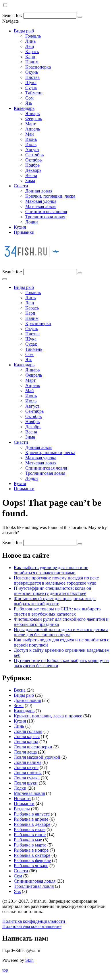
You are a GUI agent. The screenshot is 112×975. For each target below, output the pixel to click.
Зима (30, 180)
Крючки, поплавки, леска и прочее (48, 715)
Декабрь (33, 170)
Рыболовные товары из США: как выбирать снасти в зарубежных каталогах (57, 611)
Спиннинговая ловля (46, 211)
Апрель (32, 129)
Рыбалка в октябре (32, 855)
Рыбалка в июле (29, 829)
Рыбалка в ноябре (31, 850)
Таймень (33, 92)
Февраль (33, 118)
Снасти (21, 185)
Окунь (31, 72)
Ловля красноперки (33, 746)
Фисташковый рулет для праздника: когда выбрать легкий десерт (55, 601)
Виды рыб (24, 30)
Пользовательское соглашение (31, 926)
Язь (28, 103)
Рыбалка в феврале (32, 860)
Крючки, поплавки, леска (50, 196)
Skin (29, 960)
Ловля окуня (26, 767)
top (5, 970)
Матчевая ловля (40, 206)
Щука (30, 82)
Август (32, 149)
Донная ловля (38, 190)
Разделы (22, 808)
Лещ (29, 46)
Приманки (24, 232)
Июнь (31, 139)
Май (29, 134)
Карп (30, 56)
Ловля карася (27, 736)
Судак (31, 87)
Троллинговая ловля (45, 216)
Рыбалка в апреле (31, 819)
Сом (29, 98)
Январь (32, 113)
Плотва (32, 77)
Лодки (31, 221)
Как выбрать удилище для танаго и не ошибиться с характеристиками (51, 570)
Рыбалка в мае (28, 839)
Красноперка (38, 67)
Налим (31, 61)
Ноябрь (32, 165)
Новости (22, 798)
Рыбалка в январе (31, 865)
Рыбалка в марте (30, 844)
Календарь (24, 108)
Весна (31, 175)
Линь (30, 41)
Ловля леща (25, 752)
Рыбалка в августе (32, 813)
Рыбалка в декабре (32, 824)
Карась (32, 51)
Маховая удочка (40, 201)
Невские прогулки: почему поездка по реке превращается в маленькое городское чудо (56, 580)
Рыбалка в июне (30, 834)
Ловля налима (27, 762)
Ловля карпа (26, 741)
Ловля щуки (26, 783)
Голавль (33, 36)
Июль (30, 144)
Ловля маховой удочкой (37, 757)
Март (30, 123)
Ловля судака (27, 777)
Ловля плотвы (28, 772)
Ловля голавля (28, 731)
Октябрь (33, 159)
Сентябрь (34, 154)
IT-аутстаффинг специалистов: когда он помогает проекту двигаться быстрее (52, 591)
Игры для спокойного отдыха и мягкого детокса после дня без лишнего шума (61, 632)
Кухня (20, 227)
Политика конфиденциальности (33, 921)
